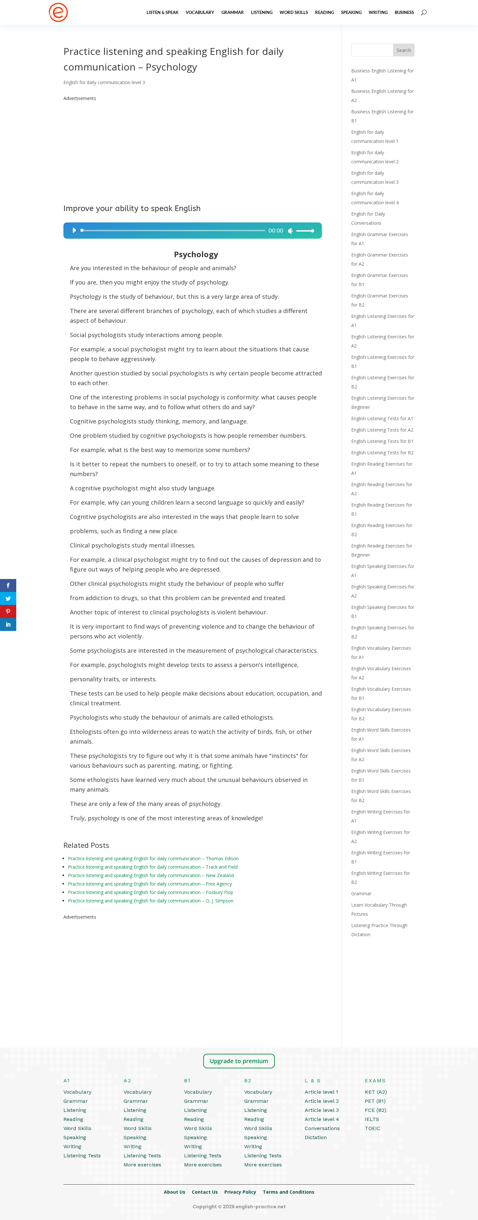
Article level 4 (322, 1119)
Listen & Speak (163, 12)
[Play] (74, 230)
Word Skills (294, 12)
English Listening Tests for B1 (382, 441)
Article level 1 (321, 1092)
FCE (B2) (375, 1110)
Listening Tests (82, 1155)
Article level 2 (322, 1101)
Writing (378, 12)
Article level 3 (322, 1110)
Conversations (322, 1128)
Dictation (316, 1137)
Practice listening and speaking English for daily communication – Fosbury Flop (150, 892)
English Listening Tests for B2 (382, 452)
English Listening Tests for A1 (382, 418)
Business (404, 12)
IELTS (372, 1119)
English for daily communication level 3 (104, 82)
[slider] (303, 231)
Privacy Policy (240, 1192)
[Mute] (290, 231)
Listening (261, 12)
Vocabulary (200, 12)
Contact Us (205, 1192)
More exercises (142, 1165)
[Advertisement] (192, 148)
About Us (174, 1192)
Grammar (232, 12)
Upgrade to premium (239, 1061)
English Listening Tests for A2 (382, 430)
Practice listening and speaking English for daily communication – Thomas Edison (153, 858)
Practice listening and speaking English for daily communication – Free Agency (150, 884)
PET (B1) (375, 1101)
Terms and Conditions (288, 1192)
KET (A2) (376, 1092)
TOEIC (372, 1128)
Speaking (351, 12)
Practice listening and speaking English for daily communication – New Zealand (151, 875)
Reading (324, 12)
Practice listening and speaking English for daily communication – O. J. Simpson (150, 901)
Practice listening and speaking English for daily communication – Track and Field (153, 867)
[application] (190, 230)
